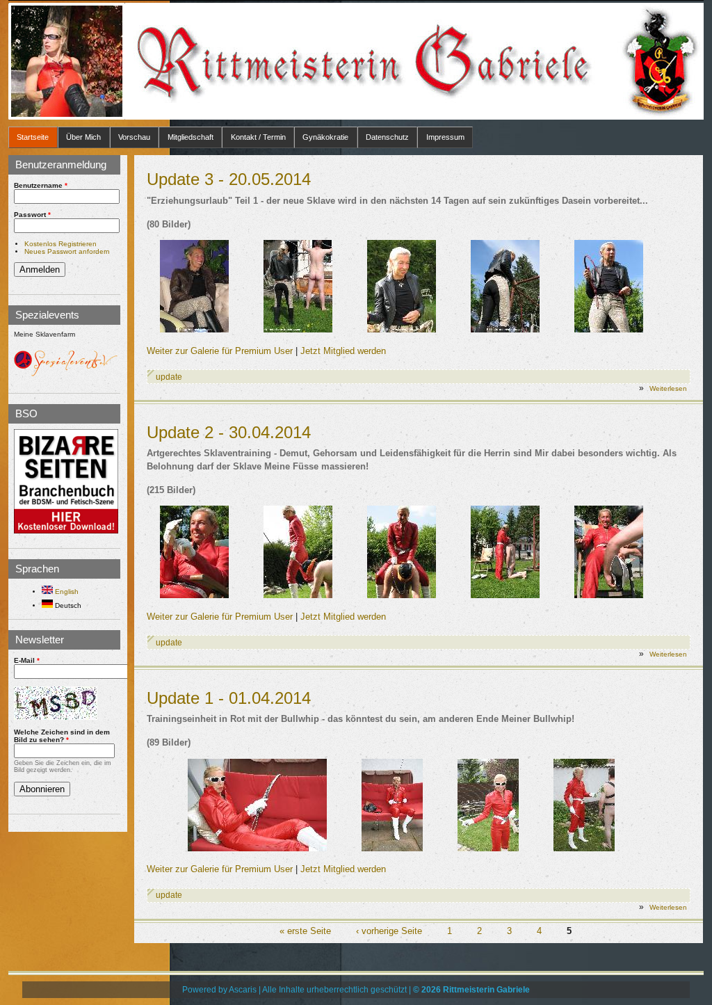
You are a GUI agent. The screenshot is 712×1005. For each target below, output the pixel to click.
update (169, 377)
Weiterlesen (668, 388)
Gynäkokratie (325, 137)
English (66, 591)
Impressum (445, 137)
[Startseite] (66, 61)
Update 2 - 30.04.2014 (229, 432)
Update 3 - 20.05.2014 (229, 179)
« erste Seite (305, 931)
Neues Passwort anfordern (67, 251)
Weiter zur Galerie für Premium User (220, 351)
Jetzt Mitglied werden (343, 351)
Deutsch (67, 605)
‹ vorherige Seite (389, 931)
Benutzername (40, 185)
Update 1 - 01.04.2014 (229, 698)
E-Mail (27, 660)
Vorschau (134, 137)
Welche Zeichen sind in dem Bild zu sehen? (62, 735)
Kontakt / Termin (258, 137)
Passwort (32, 214)
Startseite (33, 137)
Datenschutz (387, 137)
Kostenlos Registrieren (60, 244)
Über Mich (83, 137)
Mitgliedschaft (190, 137)
